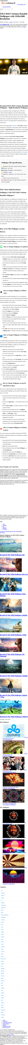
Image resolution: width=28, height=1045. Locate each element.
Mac (2, 966)
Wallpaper (5, 529)
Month (2, 973)
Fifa (3, 526)
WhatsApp (9, 531)
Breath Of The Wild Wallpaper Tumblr (14, 676)
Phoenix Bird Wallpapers (9, 788)
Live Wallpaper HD (21, 4)
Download (2, 532)
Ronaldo (4, 527)
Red (2, 1000)
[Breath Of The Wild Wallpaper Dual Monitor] (11, 591)
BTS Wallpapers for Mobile (10, 772)
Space (2, 1005)
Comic (2, 922)
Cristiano (5, 525)
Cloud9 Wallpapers (8, 739)
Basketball (3, 907)
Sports (2, 1007)
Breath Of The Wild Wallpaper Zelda (13, 635)
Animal (2, 895)
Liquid (2, 963)
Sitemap (4, 1025)
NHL (2, 985)
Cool (2, 924)
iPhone (2, 961)
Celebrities (3, 917)
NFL (2, 983)
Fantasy (2, 936)
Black (2, 910)
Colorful (3, 919)
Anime (2, 897)
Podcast (2, 992)
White (2, 1012)
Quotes (2, 997)
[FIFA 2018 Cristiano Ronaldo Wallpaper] (14, 67)
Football (3, 946)
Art (1, 900)
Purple (2, 995)
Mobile (2, 971)
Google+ (14, 531)
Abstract (3, 893)
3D (1, 890)
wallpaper (14, 125)
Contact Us (5, 1021)
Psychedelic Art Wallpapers (10, 804)
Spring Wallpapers (8, 756)
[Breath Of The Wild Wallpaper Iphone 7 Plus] (11, 692)
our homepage (24, 152)
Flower (2, 941)
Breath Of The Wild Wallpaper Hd (12, 555)
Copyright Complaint (7, 1022)
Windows (3, 1014)
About (4, 1020)
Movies (2, 975)
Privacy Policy (6, 1023)
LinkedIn (18, 531)
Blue (2, 912)
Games (11, 22)
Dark (2, 929)
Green (2, 956)
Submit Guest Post (7, 6)
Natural (2, 980)
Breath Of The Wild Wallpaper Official (14, 717)
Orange (2, 988)
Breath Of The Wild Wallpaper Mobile (13, 615)
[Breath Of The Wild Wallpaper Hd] (11, 552)
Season (2, 1002)
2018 (4, 524)
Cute (2, 927)
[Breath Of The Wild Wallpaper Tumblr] (11, 672)
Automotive (3, 905)
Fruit (2, 949)
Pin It (21, 531)
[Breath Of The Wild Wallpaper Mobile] (11, 612)
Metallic (2, 968)
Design (2, 932)
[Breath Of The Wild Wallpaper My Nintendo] (11, 651)
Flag (2, 939)
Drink (2, 934)
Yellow (2, 1017)
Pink (2, 990)
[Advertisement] (14, 44)
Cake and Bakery (4, 915)
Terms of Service (6, 1027)
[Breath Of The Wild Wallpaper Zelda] (11, 632)
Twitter (1, 531)
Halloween (3, 958)
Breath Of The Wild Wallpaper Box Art (14, 574)
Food (2, 944)
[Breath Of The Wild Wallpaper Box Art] (11, 571)
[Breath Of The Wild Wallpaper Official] (11, 713)
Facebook (5, 531)
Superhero (3, 1010)
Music (2, 978)
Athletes (3, 902)
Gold (2, 954)
